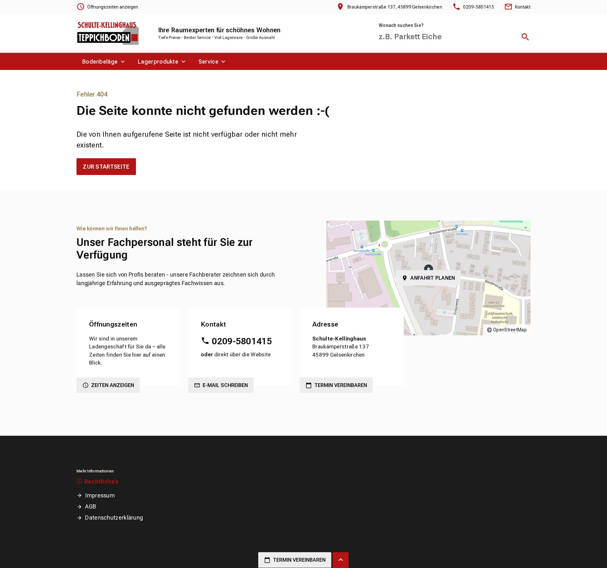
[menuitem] (104, 61)
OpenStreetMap (510, 329)
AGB (90, 506)
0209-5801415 (242, 341)
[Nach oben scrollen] (341, 560)
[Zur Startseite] (108, 33)
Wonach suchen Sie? (401, 25)
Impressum (100, 495)
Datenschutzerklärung (114, 517)
